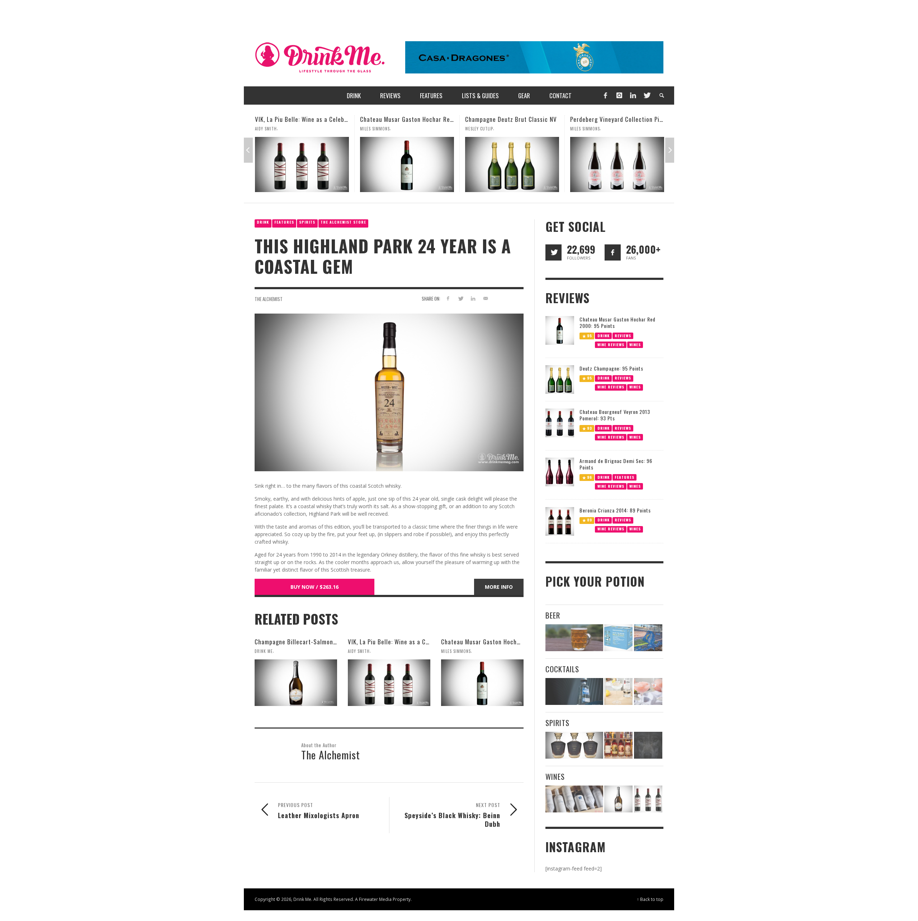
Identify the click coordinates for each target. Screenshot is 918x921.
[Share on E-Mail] (485, 298)
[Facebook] (605, 95)
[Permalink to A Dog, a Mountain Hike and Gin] (648, 745)
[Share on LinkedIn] (473, 298)
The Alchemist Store (343, 222)
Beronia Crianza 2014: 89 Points (615, 510)
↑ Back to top (650, 899)
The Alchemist (269, 298)
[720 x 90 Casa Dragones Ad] (534, 56)
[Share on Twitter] (460, 298)
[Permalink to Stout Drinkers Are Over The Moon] (618, 637)
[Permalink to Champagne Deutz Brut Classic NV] (407, 164)
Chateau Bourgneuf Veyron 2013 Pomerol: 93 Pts (614, 415)
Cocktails (562, 668)
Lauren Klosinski (587, 129)
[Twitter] (646, 95)
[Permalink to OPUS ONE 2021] (574, 799)
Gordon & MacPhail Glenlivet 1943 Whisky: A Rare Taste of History (659, 119)
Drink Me (264, 651)
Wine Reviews (610, 344)
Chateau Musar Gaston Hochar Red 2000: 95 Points (324, 119)
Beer (552, 615)
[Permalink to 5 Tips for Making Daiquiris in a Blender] (648, 691)
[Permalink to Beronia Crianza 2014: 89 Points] (559, 520)
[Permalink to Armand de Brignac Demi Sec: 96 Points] (559, 471)
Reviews (623, 335)
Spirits (307, 222)
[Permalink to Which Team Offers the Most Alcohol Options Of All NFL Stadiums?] (648, 637)
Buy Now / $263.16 (314, 586)
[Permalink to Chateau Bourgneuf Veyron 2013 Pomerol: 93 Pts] (559, 422)
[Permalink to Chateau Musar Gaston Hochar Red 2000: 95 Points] (302, 164)
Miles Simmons (270, 129)
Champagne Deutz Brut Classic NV (406, 119)
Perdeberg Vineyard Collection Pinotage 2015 (526, 119)
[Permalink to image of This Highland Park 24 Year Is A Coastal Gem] (389, 391)
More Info (499, 586)
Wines (635, 344)
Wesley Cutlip (374, 129)
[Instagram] (619, 95)
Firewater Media (375, 899)
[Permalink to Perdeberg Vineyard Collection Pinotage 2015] (512, 164)
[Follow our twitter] (553, 252)
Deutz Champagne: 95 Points (611, 368)
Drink (263, 222)
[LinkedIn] (633, 95)
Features (284, 222)
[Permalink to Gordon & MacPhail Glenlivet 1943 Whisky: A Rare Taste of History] (617, 164)
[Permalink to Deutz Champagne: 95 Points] (559, 379)
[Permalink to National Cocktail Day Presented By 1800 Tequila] (574, 691)
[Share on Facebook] (448, 298)
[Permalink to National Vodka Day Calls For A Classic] (618, 691)
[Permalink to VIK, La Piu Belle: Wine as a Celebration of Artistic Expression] (389, 682)
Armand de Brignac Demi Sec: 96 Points (615, 464)
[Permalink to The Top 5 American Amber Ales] (574, 637)
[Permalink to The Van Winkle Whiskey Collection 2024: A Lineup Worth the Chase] (618, 745)
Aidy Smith (359, 651)
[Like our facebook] (613, 252)
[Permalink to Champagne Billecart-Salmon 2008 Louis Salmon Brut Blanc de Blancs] (296, 682)
